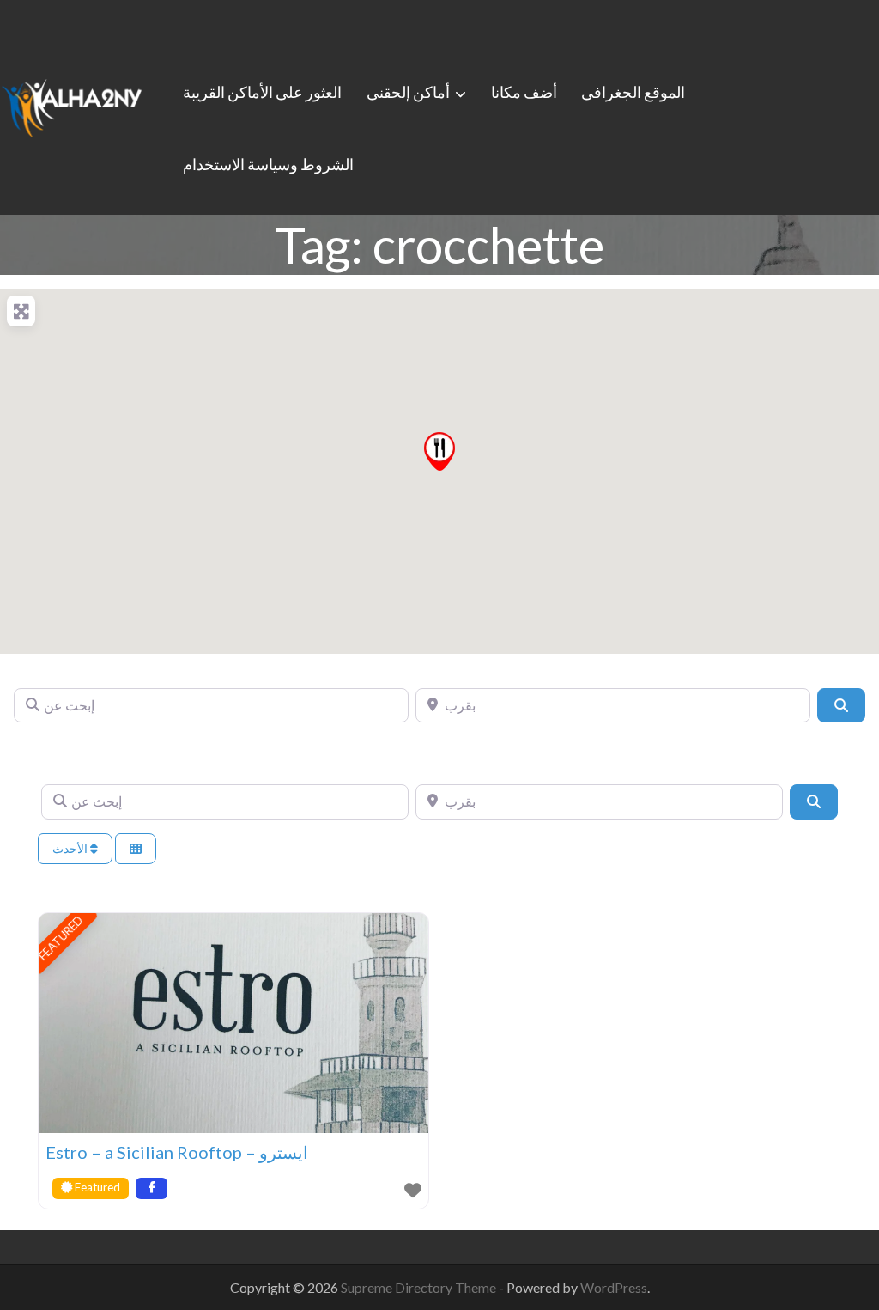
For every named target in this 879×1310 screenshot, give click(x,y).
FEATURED (61, 938)
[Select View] (135, 849)
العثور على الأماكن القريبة (262, 91)
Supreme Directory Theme (420, 1287)
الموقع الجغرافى (633, 91)
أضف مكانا (524, 91)
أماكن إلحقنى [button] (408, 91)
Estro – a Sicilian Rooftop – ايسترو (176, 1152)
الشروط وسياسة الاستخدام (268, 164)
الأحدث (71, 848)
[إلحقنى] (71, 104)
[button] (439, 451)
